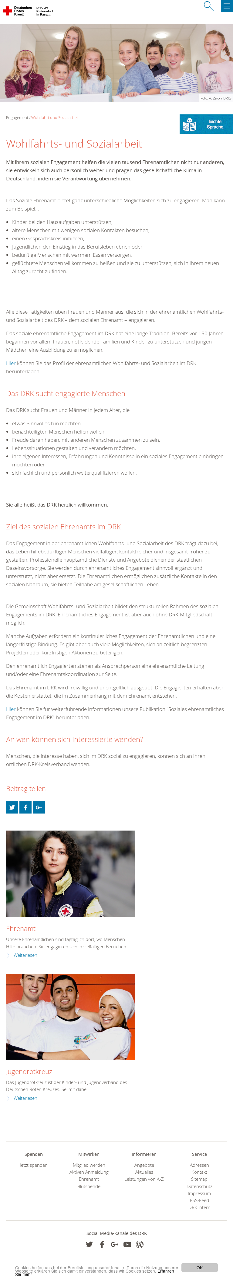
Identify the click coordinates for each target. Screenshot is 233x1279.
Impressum (199, 1193)
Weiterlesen (25, 955)
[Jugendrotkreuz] (70, 1017)
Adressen (199, 1165)
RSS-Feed (199, 1200)
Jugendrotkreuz (29, 1071)
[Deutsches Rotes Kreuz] (17, 12)
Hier (11, 363)
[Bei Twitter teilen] (12, 807)
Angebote (144, 1165)
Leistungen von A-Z (144, 1179)
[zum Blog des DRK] (140, 1244)
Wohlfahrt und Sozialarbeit (55, 117)
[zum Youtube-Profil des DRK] (127, 1244)
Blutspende (88, 1186)
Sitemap (199, 1179)
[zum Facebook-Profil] (89, 1244)
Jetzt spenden (34, 1165)
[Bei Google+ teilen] (39, 807)
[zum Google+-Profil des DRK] (114, 1244)
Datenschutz (199, 1186)
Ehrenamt (20, 928)
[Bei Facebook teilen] (25, 807)
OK (200, 1267)
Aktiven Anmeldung (89, 1172)
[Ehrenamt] (70, 874)
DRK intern (199, 1207)
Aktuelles (144, 1172)
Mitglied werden (89, 1165)
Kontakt (199, 1172)
